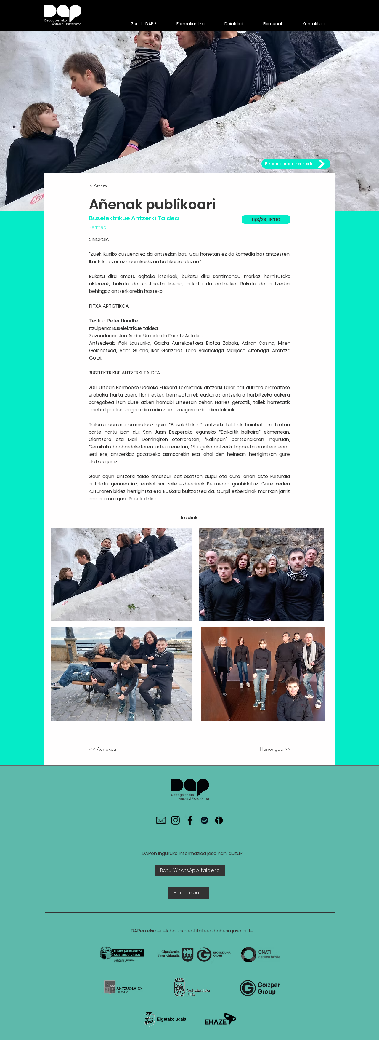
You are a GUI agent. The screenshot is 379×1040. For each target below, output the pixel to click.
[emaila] (161, 820)
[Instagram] (175, 820)
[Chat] (62, 14)
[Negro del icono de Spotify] (204, 820)
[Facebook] (190, 820)
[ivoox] (219, 820)
